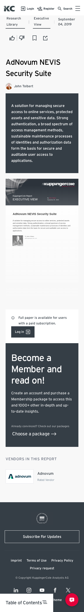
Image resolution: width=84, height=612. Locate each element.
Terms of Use (37, 560)
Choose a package (31, 434)
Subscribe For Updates (42, 537)
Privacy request (42, 568)
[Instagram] (29, 590)
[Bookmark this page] (34, 38)
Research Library (14, 21)
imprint (16, 560)
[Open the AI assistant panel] (71, 599)
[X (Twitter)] (68, 590)
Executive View (41, 21)
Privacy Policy (62, 560)
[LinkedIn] (16, 590)
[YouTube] (42, 590)
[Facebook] (55, 590)
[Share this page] (45, 38)
